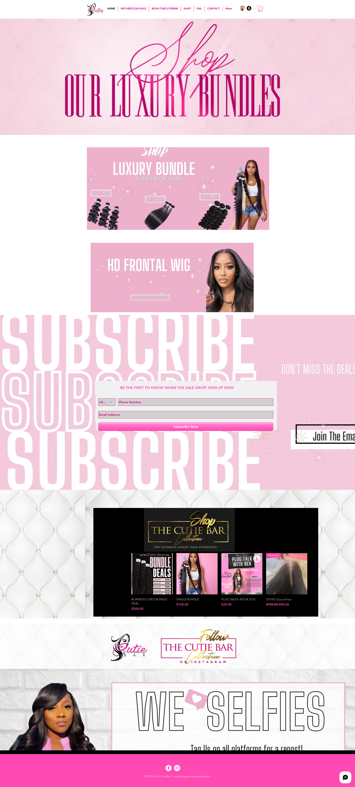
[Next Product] (312, 573)
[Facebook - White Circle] (168, 768)
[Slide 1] (169, 127)
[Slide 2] (172, 127)
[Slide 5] (182, 127)
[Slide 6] (185, 127)
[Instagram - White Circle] (177, 768)
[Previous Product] (126, 573)
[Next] (335, 77)
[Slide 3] (175, 127)
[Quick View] (152, 573)
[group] (219, 582)
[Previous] (20, 77)
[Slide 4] (179, 127)
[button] (261, 8)
